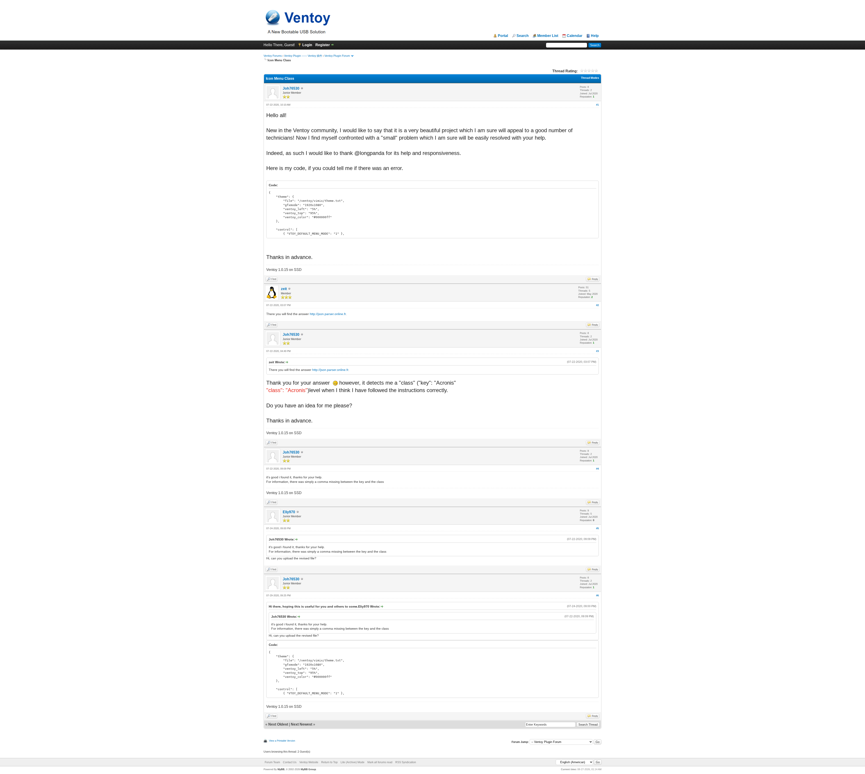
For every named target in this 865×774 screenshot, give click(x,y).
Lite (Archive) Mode (352, 762)
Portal (503, 36)
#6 (597, 595)
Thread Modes (590, 77)
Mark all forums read (379, 762)
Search (523, 36)
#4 (597, 468)
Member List (547, 36)
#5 (597, 528)
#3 (597, 351)
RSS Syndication (405, 762)
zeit (284, 289)
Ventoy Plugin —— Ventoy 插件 (303, 55)
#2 (597, 305)
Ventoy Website (308, 762)
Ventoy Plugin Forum (337, 55)
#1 (597, 104)
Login (307, 45)
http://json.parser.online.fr (328, 314)
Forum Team (272, 762)
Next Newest (301, 724)
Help (595, 36)
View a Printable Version (282, 740)
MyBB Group (308, 769)
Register (322, 45)
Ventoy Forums (273, 55)
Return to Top (329, 762)
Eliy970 (289, 512)
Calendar (574, 36)
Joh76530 (291, 88)
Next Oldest (278, 724)
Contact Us (289, 762)
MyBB (281, 769)
